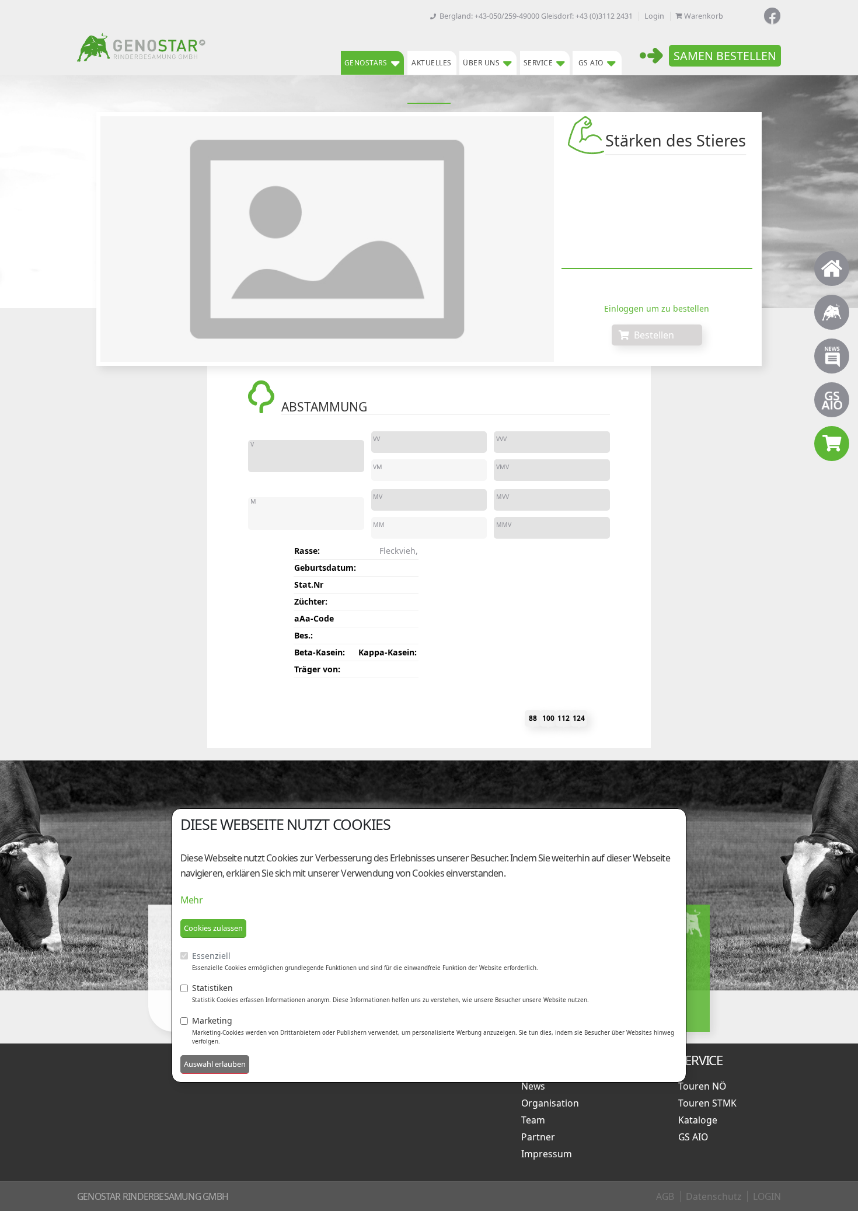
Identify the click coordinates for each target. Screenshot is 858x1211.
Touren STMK (709, 1103)
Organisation (552, 1103)
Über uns (481, 63)
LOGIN (767, 1196)
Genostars (366, 63)
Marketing (212, 1020)
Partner (540, 1136)
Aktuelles (431, 63)
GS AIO (591, 63)
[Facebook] (772, 16)
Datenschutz (713, 1196)
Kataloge (700, 1120)
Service (538, 63)
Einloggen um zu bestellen (656, 308)
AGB (665, 1196)
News (535, 1086)
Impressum (549, 1153)
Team (535, 1120)
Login (654, 16)
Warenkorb (703, 16)
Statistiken (212, 987)
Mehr (191, 900)
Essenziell (211, 955)
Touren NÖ (704, 1086)
